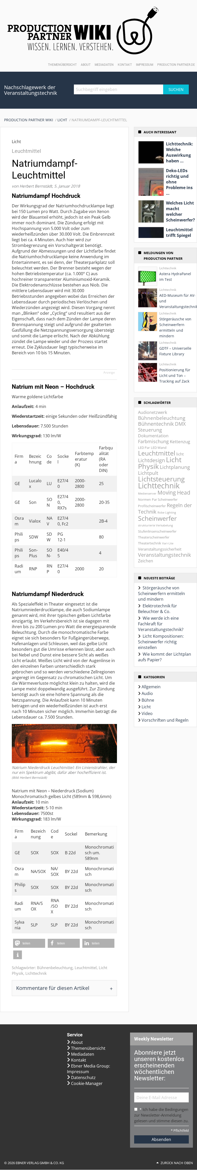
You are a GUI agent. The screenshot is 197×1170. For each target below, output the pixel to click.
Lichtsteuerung (161, 479)
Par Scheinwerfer (165, 499)
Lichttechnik (36, 973)
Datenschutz (83, 1077)
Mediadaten (104, 65)
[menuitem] (30, 120)
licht (180, 454)
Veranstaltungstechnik (164, 554)
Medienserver (147, 493)
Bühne (148, 700)
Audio (147, 693)
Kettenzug (180, 441)
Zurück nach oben (177, 1163)
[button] (29, 943)
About (86, 65)
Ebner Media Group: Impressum (88, 1068)
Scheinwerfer (157, 518)
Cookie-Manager (87, 1083)
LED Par (144, 447)
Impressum (144, 65)
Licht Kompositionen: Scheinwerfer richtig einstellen (161, 641)
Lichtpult (148, 473)
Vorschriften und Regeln (165, 720)
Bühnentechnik (156, 423)
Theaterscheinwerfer (153, 537)
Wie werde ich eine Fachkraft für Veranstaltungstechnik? (160, 623)
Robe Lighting (166, 512)
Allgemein (151, 687)
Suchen (176, 89)
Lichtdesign (151, 460)
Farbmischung (153, 441)
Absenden (161, 1140)
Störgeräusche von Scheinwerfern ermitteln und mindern (161, 593)
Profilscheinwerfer (152, 506)
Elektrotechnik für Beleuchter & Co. (157, 608)
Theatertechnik (149, 543)
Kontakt (125, 65)
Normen (144, 499)
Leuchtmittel (86, 967)
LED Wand (158, 447)
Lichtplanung (175, 467)
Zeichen (145, 561)
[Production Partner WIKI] (83, 30)
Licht (62, 119)
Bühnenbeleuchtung (55, 967)
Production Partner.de (176, 65)
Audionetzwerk (152, 412)
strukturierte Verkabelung (155, 525)
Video (147, 713)
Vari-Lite (167, 543)
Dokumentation (153, 436)
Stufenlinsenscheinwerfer (157, 531)
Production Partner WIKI (28, 119)
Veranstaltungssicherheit (159, 549)
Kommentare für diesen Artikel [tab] (52, 988)
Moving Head (173, 492)
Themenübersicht (62, 65)
